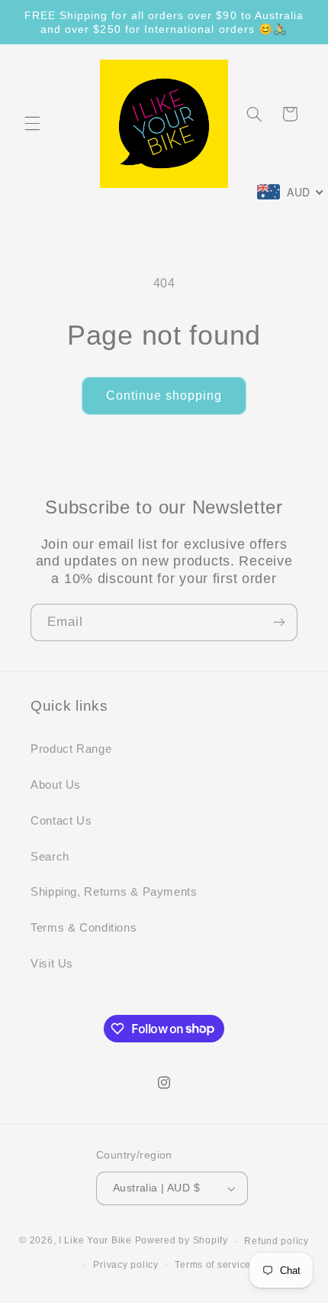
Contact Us (61, 821)
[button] (32, 123)
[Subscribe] (279, 622)
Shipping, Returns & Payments (114, 892)
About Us (56, 785)
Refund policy (276, 1241)
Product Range (71, 749)
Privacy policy (125, 1264)
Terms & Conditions (84, 928)
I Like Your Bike (95, 1241)
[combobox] (290, 191)
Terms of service (213, 1264)
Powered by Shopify (181, 1241)
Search (50, 857)
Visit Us (52, 964)
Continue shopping (164, 395)
